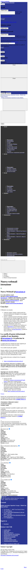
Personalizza (4, 402)
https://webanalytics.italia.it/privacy (9, 446)
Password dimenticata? (6, 16)
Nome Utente (18, 12)
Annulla (3, 93)
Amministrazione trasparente (11, 541)
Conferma (8, 93)
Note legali (6, 531)
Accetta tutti (6, 403)
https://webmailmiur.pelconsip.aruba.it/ (13, 361)
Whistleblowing (8, 538)
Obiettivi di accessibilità (9, 537)
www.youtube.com (5, 479)
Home (5, 273)
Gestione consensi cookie (10, 539)
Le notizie (6, 276)
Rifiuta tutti (13, 402)
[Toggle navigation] (13, 117)
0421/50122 (9, 511)
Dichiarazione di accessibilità (11, 535)
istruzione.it (20, 292)
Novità (5, 275)
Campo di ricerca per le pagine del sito (10, 258)
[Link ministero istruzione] (7, 2)
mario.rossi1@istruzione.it (12, 300)
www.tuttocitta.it (5, 462)
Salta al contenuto (5, 1)
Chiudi (2, 52)
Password (17, 13)
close (2, 123)
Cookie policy (7, 530)
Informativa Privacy (8, 532)
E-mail (17, 36)
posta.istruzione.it (17, 329)
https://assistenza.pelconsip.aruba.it (16, 391)
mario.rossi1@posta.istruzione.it (14, 303)
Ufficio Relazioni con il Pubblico (12, 534)
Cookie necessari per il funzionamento (10, 421)
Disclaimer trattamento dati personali (10, 555)
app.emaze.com (5, 429)
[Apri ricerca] (15, 104)
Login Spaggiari (14, 41)
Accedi (2, 4)
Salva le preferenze (12, 495)
